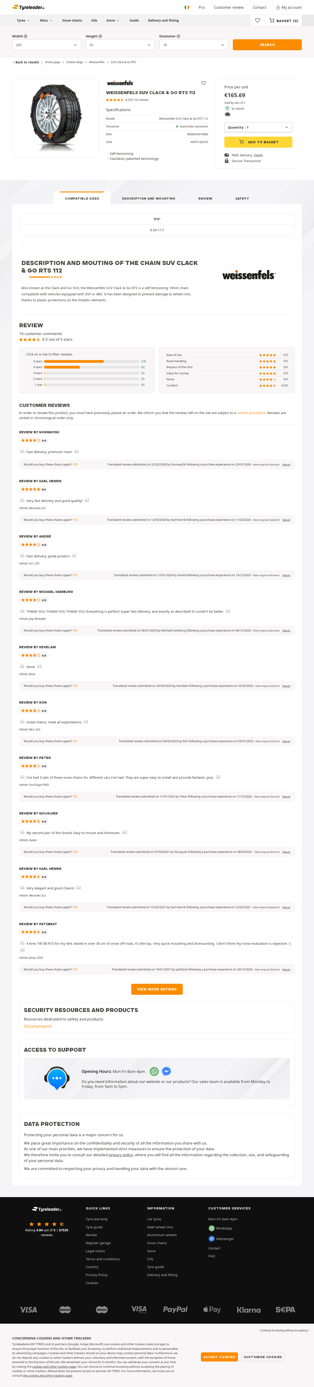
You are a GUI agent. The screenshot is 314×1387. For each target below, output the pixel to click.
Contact (259, 7)
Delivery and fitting (163, 20)
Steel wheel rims (160, 1227)
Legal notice (95, 1251)
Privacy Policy (97, 1274)
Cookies (92, 1282)
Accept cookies (219, 1357)
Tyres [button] (21, 20)
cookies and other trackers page (54, 1366)
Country (92, 1266)
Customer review (229, 7)
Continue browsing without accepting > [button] (284, 1330)
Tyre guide (94, 1227)
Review (205, 198)
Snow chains (72, 20)
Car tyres (154, 1219)
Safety (242, 198)
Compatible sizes (82, 198)
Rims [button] (44, 20)
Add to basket (263, 142)
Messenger (225, 1238)
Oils (94, 20)
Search (267, 45)
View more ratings (157, 989)
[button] (87, 361)
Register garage (98, 1242)
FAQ (211, 1256)
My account (292, 7)
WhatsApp (224, 1228)
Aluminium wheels (162, 1234)
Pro (202, 7)
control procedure (251, 412)
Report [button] (286, 464)
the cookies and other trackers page (47, 1375)
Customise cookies (263, 1357)
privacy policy (121, 1154)
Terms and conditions (103, 1259)
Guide (134, 20)
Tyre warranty (97, 1219)
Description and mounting (148, 198)
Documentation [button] (38, 1026)
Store (111, 20)
